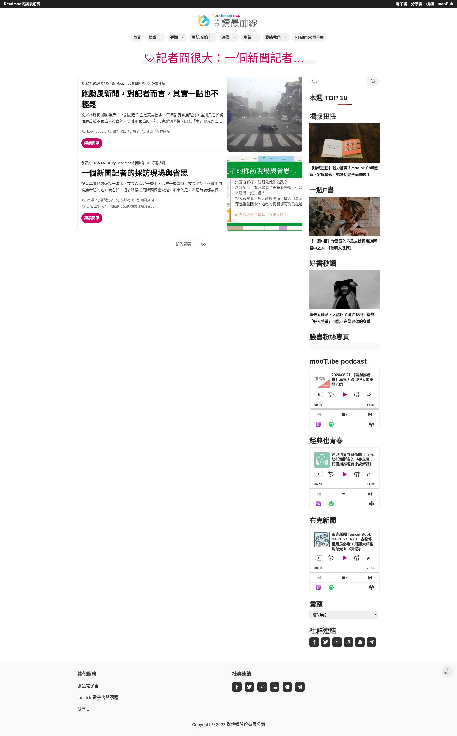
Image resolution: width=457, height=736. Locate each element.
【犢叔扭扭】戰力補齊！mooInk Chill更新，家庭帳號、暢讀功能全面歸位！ (343, 171)
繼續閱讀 (91, 143)
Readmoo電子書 (309, 37)
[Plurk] (360, 642)
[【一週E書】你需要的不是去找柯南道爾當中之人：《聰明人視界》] (344, 216)
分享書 (416, 4)
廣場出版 (119, 131)
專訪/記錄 (200, 37)
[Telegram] (371, 642)
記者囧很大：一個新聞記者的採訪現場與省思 (120, 206)
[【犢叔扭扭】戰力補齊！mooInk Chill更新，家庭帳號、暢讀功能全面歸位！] (344, 143)
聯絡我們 (273, 37)
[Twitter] (325, 642)
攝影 (136, 131)
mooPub (445, 4)
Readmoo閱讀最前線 (22, 4)
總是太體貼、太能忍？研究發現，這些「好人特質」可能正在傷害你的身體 (341, 318)
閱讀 (152, 37)
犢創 (430, 4)
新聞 (149, 131)
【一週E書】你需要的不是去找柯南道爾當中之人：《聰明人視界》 (343, 244)
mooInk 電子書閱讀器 (97, 697)
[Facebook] (314, 642)
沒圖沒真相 (145, 200)
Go (203, 244)
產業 (226, 37)
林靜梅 (165, 131)
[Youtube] (348, 642)
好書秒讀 (158, 83)
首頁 (137, 37)
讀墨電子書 (88, 686)
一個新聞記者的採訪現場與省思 (134, 173)
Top (447, 673)
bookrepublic (96, 131)
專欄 (174, 37)
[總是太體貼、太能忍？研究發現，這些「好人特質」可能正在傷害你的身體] (344, 289)
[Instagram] (337, 642)
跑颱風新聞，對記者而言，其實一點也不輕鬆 (150, 99)
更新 (247, 37)
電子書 (401, 4)
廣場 (90, 200)
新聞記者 (107, 200)
